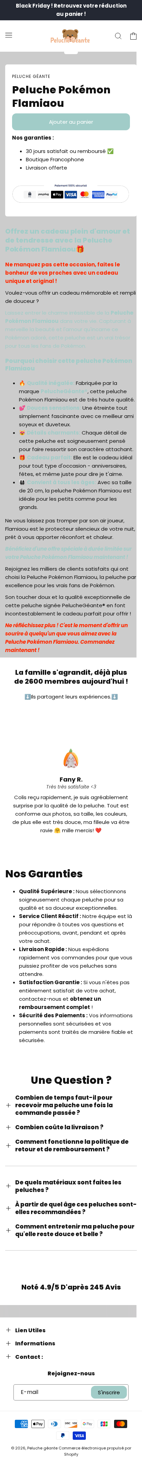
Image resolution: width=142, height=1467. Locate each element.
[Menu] (8, 34)
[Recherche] (118, 36)
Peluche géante (42, 1448)
